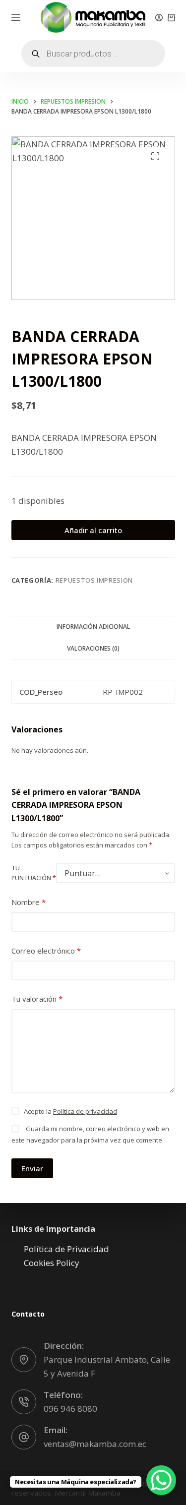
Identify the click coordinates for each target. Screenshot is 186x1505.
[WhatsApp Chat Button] (161, 1480)
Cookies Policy (51, 1262)
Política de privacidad (85, 1111)
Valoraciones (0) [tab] (93, 648)
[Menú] (15, 17)
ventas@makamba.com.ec (95, 1443)
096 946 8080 (70, 1408)
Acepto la (70, 1111)
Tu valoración (36, 999)
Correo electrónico (46, 951)
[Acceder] (159, 17)
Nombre (28, 902)
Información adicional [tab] (93, 626)
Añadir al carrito (93, 530)
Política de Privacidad (66, 1249)
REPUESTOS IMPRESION (94, 580)
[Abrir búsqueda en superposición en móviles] (93, 53)
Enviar (32, 1168)
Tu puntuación (33, 873)
